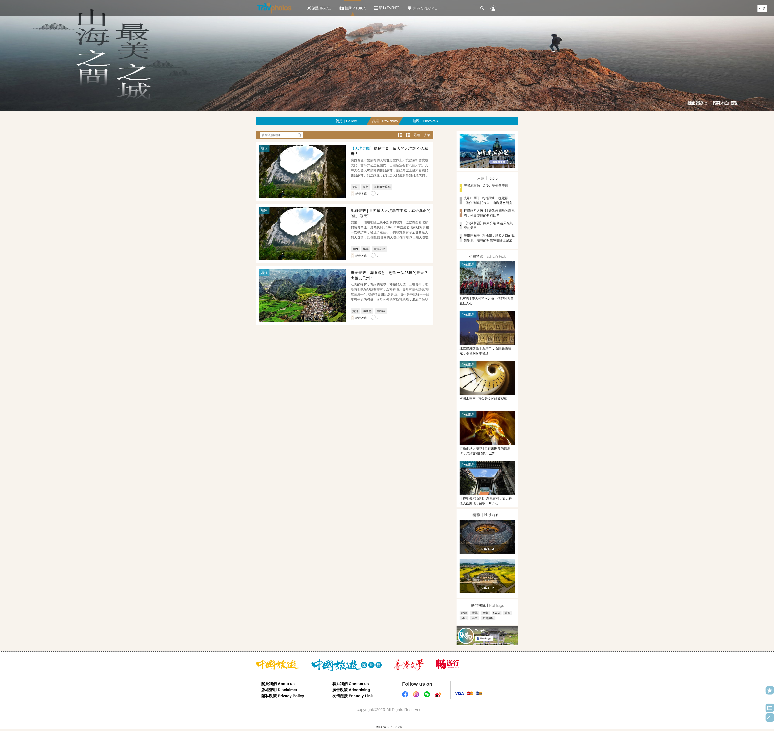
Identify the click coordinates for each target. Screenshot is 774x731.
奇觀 (366, 186)
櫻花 (475, 612)
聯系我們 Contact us (350, 684)
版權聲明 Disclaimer (279, 690)
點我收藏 (361, 193)
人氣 (427, 135)
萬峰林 (381, 311)
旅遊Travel (319, 8)
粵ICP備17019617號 (389, 727)
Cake (496, 612)
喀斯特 (367, 311)
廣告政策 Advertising (351, 690)
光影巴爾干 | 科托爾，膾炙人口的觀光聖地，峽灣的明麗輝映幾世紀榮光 (487, 240)
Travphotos (483, 630)
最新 (417, 135)
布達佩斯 (488, 618)
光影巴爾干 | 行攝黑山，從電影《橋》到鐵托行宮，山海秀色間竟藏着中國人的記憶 (486, 202)
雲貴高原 (379, 249)
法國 (508, 612)
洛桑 (475, 618)
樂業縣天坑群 (382, 186)
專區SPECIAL (422, 8)
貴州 (355, 311)
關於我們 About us (278, 684)
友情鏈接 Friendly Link (352, 696)
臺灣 (485, 612)
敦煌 (464, 612)
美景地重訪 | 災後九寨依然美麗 (486, 185)
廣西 (355, 249)
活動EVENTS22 (386, 6)
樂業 (366, 249)
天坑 (355, 186)
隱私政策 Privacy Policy (282, 696)
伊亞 (464, 618)
